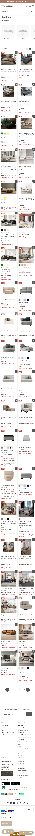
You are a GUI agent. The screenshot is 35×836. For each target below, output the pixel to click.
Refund (19, 744)
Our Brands (4, 735)
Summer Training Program (7, 732)
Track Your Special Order (23, 742)
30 (24, 690)
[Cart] (29, 6)
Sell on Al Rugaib (21, 768)
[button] (17, 834)
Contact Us (4, 728)
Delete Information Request (24, 749)
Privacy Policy (21, 756)
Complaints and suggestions (24, 737)
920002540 (8, 761)
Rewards (5, 823)
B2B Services (21, 763)
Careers (3, 730)
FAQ (19, 753)
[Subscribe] (29, 714)
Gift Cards (20, 777)
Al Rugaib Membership (23, 775)
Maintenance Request (23, 770)
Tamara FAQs (21, 751)
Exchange (20, 746)
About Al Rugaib (5, 725)
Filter (5, 48)
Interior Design (21, 761)
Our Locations (21, 739)
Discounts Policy (21, 732)
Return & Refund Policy (23, 728)
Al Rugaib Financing (22, 735)
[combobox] (17, 11)
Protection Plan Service (23, 773)
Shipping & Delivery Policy (23, 730)
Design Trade (21, 766)
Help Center (20, 725)
